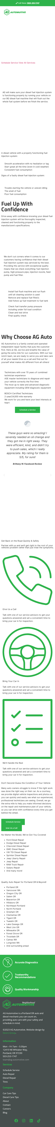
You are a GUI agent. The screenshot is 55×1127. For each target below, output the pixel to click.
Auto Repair (9, 1074)
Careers (7, 1108)
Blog (5, 1112)
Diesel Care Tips (11, 1097)
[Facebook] (16, 1120)
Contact (6, 1104)
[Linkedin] (31, 1120)
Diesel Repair (9, 1077)
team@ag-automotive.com (16, 1059)
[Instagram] (23, 1120)
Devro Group (9, 1032)
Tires (5, 1081)
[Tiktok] (38, 1120)
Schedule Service (11, 1070)
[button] (4, 475)
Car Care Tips (9, 1093)
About (6, 1100)
